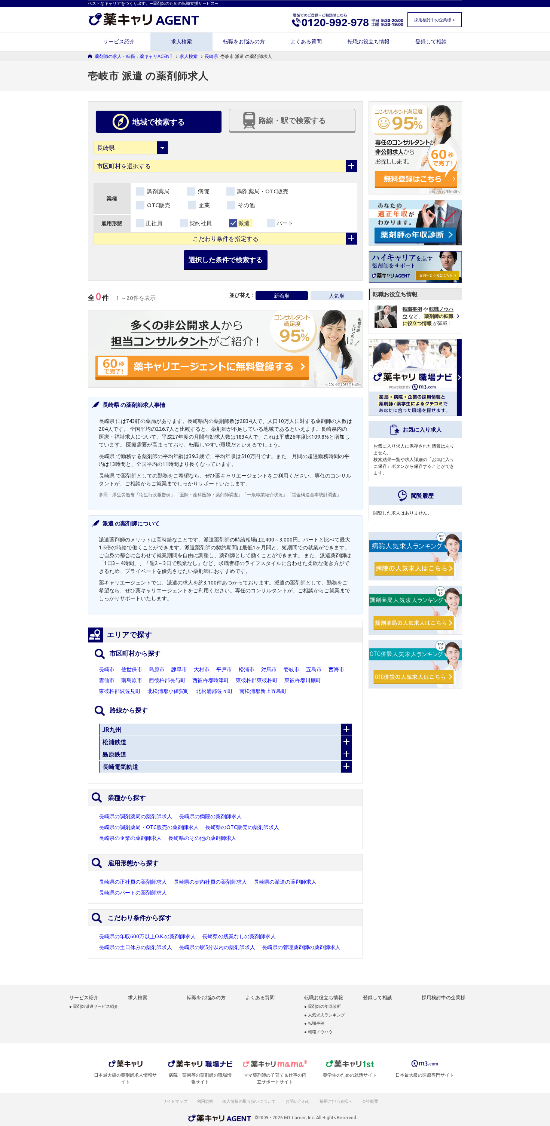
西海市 (336, 669)
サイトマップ (175, 1101)
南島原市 (131, 680)
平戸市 (224, 669)
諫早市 (179, 669)
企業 (203, 205)
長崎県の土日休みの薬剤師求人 (135, 947)
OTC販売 (158, 205)
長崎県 (211, 56)
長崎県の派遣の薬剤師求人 (285, 881)
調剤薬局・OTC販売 (262, 191)
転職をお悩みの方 (244, 42)
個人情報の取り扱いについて (249, 1101)
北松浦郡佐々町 (214, 691)
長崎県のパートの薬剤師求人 (133, 892)
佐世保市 (131, 669)
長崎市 (106, 669)
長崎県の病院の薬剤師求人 (210, 816)
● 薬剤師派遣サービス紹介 (93, 1006)
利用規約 (205, 1101)
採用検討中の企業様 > (434, 20)
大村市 (202, 669)
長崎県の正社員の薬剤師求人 (133, 881)
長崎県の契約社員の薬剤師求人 (210, 881)
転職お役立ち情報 (368, 42)
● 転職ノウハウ (318, 1032)
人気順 (337, 296)
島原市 (157, 669)
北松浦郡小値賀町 (168, 691)
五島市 (314, 669)
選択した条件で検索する (226, 259)
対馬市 (269, 669)
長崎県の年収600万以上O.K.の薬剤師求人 (147, 936)
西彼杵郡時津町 (210, 680)
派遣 (244, 223)
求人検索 (181, 42)
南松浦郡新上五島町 (263, 691)
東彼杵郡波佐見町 (120, 691)
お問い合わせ (298, 1101)
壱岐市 (291, 669)
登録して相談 (431, 42)
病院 (202, 191)
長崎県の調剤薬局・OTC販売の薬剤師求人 (149, 827)
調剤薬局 (157, 191)
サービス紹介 (119, 42)
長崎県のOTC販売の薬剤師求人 (242, 827)
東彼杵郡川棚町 (302, 680)
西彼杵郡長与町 (167, 680)
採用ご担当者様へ (336, 1101)
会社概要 (370, 1101)
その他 (245, 205)
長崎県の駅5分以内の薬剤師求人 (217, 947)
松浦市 (246, 669)
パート (284, 223)
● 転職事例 (314, 1023)
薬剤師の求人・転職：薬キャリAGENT (133, 56)
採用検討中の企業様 (443, 997)
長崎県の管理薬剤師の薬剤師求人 (301, 947)
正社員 (154, 223)
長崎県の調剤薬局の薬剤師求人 (135, 816)
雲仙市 (106, 680)
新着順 (282, 296)
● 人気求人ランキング (324, 1015)
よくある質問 (306, 42)
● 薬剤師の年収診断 (322, 1006)
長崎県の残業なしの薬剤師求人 (239, 936)
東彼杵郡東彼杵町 (257, 680)
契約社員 (200, 223)
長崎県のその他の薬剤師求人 (202, 838)
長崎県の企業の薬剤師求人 (130, 838)
